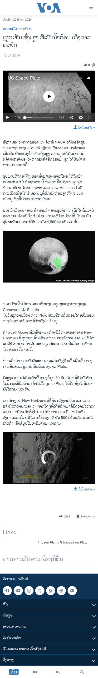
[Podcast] (61, 590)
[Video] (35, 672)
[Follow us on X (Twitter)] (39, 590)
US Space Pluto (24, 78)
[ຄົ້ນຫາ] (82, 672)
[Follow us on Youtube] (18, 590)
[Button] (89, 65)
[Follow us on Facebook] (7, 590)
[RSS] (50, 590)
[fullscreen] (90, 117)
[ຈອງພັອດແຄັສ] (72, 590)
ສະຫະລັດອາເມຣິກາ (17, 29)
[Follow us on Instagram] (29, 590)
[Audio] (58, 672)
